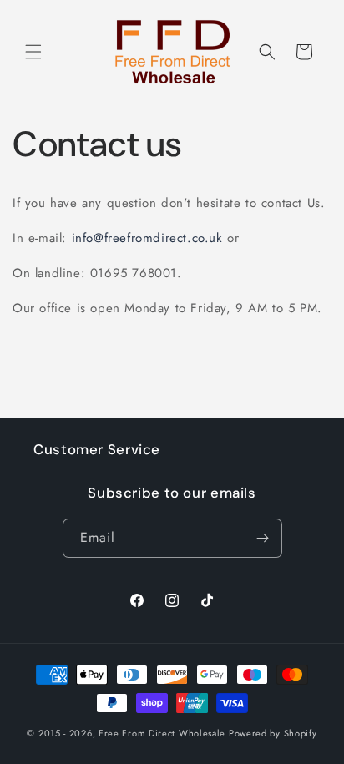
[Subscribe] (263, 538)
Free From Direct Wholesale (162, 733)
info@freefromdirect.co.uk (147, 238)
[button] (33, 51)
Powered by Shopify (273, 733)
